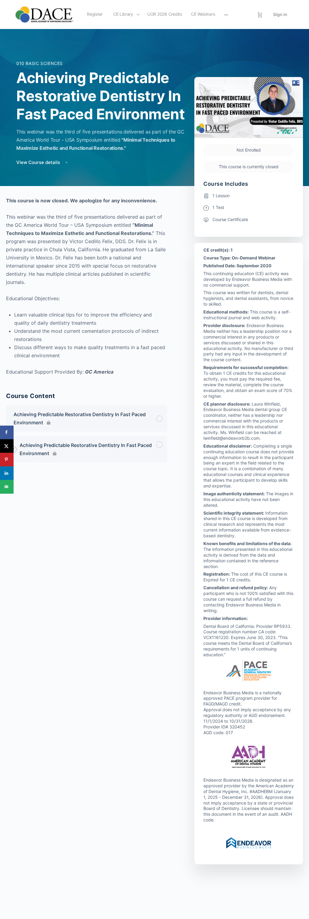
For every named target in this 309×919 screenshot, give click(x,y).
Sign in (280, 14)
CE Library (123, 14)
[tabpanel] (86, 286)
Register (95, 14)
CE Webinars (203, 14)
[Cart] (259, 14)
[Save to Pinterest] (7, 459)
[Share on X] (7, 446)
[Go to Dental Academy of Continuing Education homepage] (44, 14)
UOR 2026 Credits (164, 14)
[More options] (226, 14)
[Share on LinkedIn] (7, 473)
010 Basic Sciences (39, 63)
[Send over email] (7, 486)
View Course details (38, 162)
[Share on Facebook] (7, 432)
